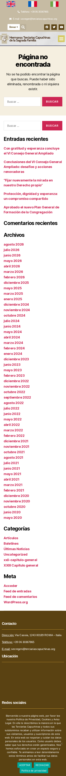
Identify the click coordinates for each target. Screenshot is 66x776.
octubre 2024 (14, 315)
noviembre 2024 (17, 310)
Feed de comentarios (20, 597)
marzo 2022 (13, 430)
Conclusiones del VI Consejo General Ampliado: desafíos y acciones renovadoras (33, 167)
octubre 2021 (14, 452)
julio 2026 (11, 250)
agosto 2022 (14, 403)
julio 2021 (11, 463)
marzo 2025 (13, 293)
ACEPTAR (24, 765)
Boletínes (11, 543)
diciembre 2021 (16, 441)
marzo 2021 (13, 485)
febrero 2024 (14, 348)
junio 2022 (12, 414)
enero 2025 (13, 299)
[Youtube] (61, 27)
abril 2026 (12, 266)
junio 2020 (12, 512)
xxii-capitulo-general (20, 560)
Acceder (10, 586)
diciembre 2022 (16, 381)
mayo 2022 (13, 419)
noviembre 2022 (17, 386)
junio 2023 (12, 365)
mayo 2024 (13, 332)
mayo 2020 (13, 518)
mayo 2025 (13, 288)
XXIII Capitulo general (21, 565)
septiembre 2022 (17, 397)
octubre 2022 (14, 392)
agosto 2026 (14, 244)
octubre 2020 (14, 507)
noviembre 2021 (16, 446)
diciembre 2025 (16, 283)
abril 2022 (12, 425)
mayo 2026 (13, 261)
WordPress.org (16, 602)
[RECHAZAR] (61, 743)
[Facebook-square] (47, 27)
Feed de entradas (17, 591)
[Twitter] (54, 27)
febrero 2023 (14, 375)
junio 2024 (12, 326)
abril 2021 (11, 479)
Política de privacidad (34, 770)
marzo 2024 (13, 343)
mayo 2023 (13, 370)
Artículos (11, 538)
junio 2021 (12, 468)
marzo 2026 (13, 272)
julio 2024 (11, 321)
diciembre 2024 (16, 304)
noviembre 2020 (17, 501)
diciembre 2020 (16, 496)
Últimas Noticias (17, 549)
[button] (23, 27)
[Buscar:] (21, 102)
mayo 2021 (12, 474)
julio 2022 (11, 408)
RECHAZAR (42, 765)
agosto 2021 (13, 457)
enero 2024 (13, 354)
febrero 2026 (14, 277)
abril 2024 (12, 337)
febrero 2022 (14, 436)
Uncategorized (15, 554)
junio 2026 (12, 255)
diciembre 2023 (16, 359)
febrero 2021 (14, 490)
